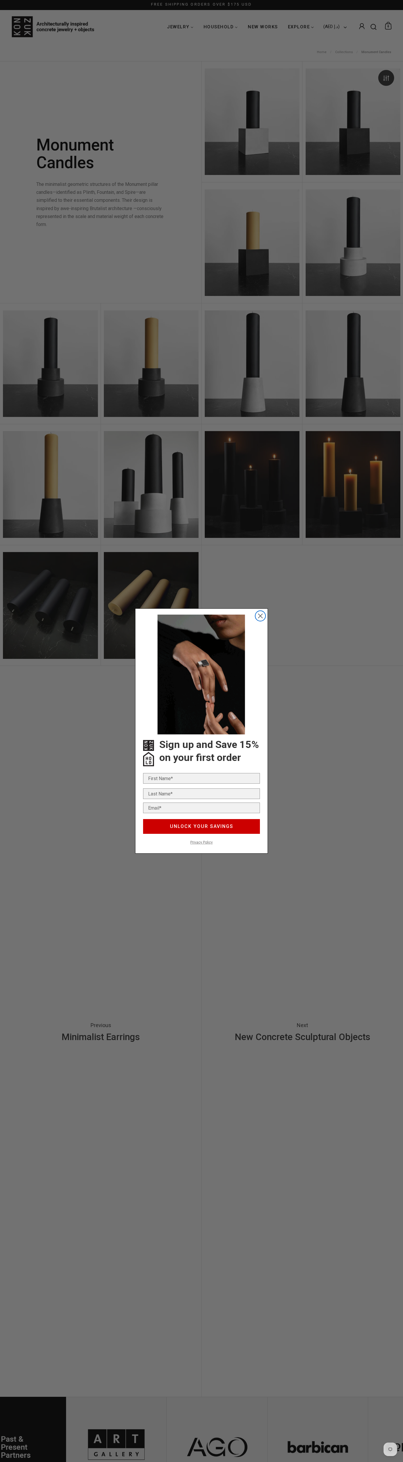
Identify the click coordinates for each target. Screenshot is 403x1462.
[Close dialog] (260, 616)
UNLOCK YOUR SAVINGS (201, 826)
